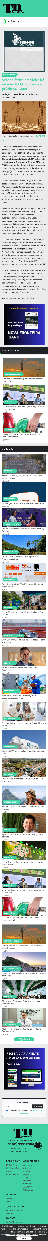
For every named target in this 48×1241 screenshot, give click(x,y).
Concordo (24, 1238)
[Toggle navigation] (42, 20)
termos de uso (32, 1234)
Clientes (27, 1168)
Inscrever (38, 1106)
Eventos (27, 1171)
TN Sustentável (13, 1168)
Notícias (27, 1180)
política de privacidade (15, 1234)
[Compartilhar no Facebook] (37, 136)
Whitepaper (28, 1189)
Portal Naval (11, 1171)
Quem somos (29, 1165)
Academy (27, 1186)
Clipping (27, 1183)
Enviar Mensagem (14, 1222)
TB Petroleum (12, 1174)
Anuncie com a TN (14, 1210)
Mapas (26, 1174)
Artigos (26, 1177)
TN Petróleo (11, 1165)
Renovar (9, 1201)
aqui (10, 298)
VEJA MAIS (24, 1039)
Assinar (9, 1198)
